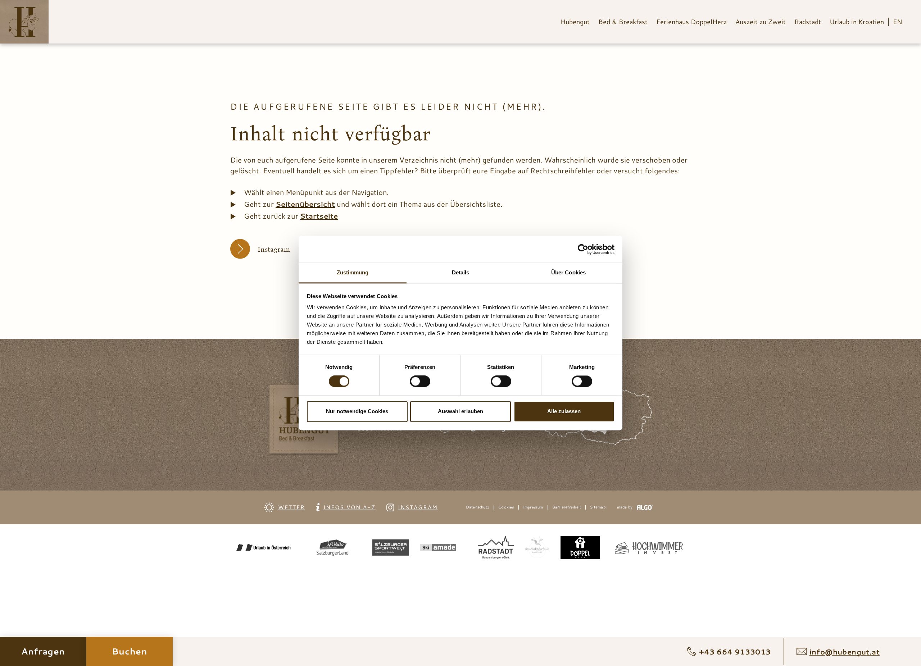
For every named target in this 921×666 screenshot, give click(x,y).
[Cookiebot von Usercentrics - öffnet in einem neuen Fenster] (583, 249)
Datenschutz (477, 507)
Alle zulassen (564, 411)
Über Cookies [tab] (568, 272)
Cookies (506, 507)
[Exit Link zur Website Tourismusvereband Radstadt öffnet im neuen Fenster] (496, 548)
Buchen (130, 651)
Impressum (533, 507)
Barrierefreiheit (566, 507)
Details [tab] (460, 272)
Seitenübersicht (305, 204)
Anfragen (43, 651)
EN (897, 22)
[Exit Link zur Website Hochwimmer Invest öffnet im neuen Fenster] (652, 549)
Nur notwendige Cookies (357, 411)
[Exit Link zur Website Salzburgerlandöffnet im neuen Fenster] (332, 549)
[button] (267, 249)
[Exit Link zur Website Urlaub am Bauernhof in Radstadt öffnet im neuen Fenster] (537, 549)
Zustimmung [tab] (353, 272)
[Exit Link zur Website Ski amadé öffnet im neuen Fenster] (438, 549)
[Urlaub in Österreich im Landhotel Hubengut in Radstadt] (24, 22)
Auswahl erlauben (460, 411)
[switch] (420, 381)
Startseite (319, 216)
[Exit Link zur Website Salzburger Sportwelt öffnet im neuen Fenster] (390, 548)
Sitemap (597, 507)
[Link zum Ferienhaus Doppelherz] (580, 549)
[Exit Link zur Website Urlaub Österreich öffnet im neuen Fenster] (263, 549)
